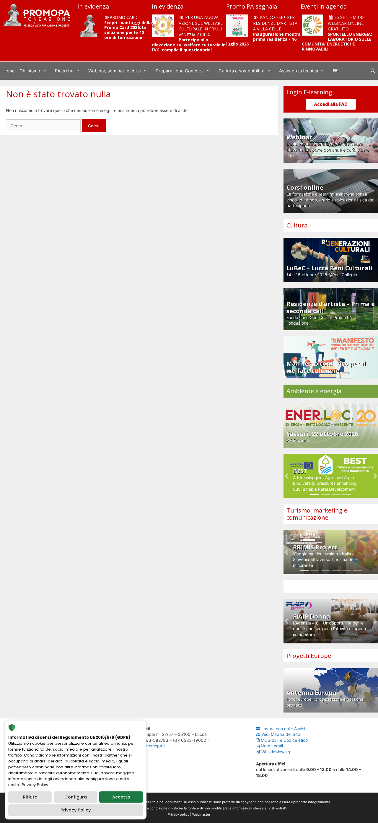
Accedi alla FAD (331, 104)
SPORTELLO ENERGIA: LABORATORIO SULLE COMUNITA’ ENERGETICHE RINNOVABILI (337, 41)
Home (8, 71)
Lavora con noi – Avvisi (283, 728)
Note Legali (272, 745)
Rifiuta (30, 797)
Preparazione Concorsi (180, 71)
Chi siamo (29, 71)
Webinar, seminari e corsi (114, 71)
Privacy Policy (76, 810)
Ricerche (64, 71)
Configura (75, 797)
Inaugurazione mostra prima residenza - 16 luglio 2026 (263, 39)
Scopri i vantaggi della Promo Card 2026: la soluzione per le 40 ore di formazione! (128, 30)
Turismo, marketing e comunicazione (316, 513)
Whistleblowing (275, 751)
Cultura (296, 225)
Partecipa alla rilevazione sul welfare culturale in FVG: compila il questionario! (189, 45)
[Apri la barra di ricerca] (373, 71)
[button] (286, 476)
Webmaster (201, 814)
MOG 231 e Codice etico (284, 740)
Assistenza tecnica (298, 71)
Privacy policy (178, 814)
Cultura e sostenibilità (241, 71)
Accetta (121, 797)
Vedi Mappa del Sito (280, 734)
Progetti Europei (309, 656)
